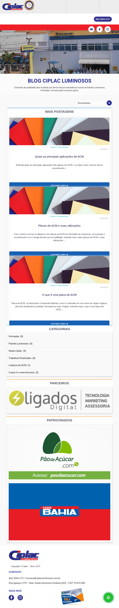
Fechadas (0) (16, 336)
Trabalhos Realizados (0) (22, 358)
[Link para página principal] (13, 6)
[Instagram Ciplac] (107, 29)
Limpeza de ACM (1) (19, 365)
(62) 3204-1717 (103, 19)
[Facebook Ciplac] (99, 29)
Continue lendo (58, 185)
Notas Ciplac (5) (17, 351)
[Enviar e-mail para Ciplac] (91, 29)
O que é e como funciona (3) (23, 372)
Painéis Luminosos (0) (20, 343)
